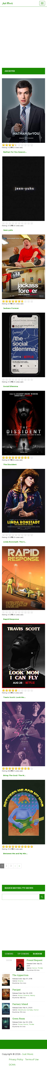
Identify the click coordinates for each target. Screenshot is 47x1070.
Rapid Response (11, 619)
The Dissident (10, 464)
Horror (34, 968)
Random (37, 953)
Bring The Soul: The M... (14, 775)
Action (20, 995)
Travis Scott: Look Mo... (14, 697)
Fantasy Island (20, 1004)
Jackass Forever (11, 308)
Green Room (18, 1018)
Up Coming (23, 953)
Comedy (30, 1010)
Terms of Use (32, 1059)
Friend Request (34, 960)
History (32, 995)
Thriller (40, 968)
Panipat (16, 989)
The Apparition (20, 975)
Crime (20, 1024)
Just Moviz (7, 3)
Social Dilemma (10, 386)
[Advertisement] (23, 36)
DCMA (12, 1064)
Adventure (22, 1010)
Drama (20, 981)
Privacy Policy (16, 1059)
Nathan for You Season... (15, 152)
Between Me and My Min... (15, 853)
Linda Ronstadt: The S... (14, 542)
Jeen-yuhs (8, 230)
